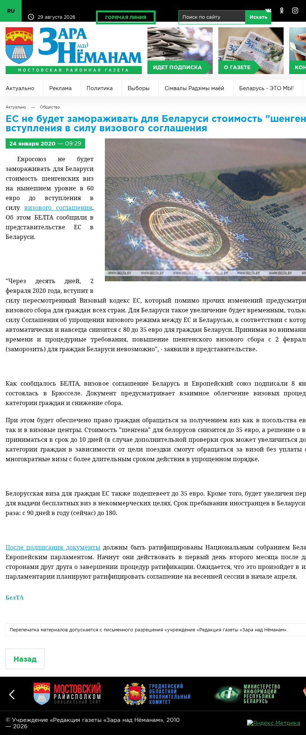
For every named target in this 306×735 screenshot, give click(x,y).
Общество (50, 107)
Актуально (20, 88)
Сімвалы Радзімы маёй (194, 88)
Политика (100, 88)
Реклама (60, 88)
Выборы (139, 88)
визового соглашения (58, 207)
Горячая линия (125, 17)
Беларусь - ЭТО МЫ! (266, 88)
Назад (25, 659)
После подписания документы (53, 547)
